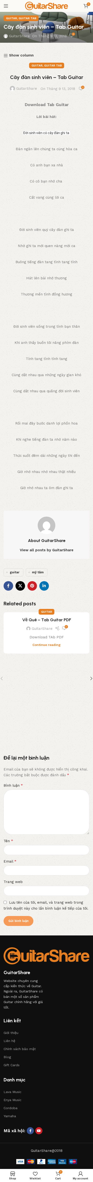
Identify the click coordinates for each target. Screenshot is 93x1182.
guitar (15, 572)
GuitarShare (19, 36)
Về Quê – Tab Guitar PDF (46, 619)
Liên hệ (9, 1041)
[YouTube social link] (38, 1130)
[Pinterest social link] (32, 586)
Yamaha (10, 1116)
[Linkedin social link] (44, 586)
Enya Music (12, 1100)
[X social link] (20, 586)
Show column (21, 55)
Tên (8, 841)
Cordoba (10, 1108)
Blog (7, 1057)
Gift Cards (12, 1065)
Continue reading (46, 645)
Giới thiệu (11, 1033)
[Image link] (46, 955)
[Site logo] (46, 6)
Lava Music (12, 1092)
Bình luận (13, 785)
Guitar (11, 18)
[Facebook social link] (8, 586)
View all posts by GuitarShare (46, 550)
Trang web (13, 882)
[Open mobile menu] (6, 6)
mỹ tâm (38, 572)
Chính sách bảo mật (20, 1049)
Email (10, 861)
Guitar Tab (27, 18)
